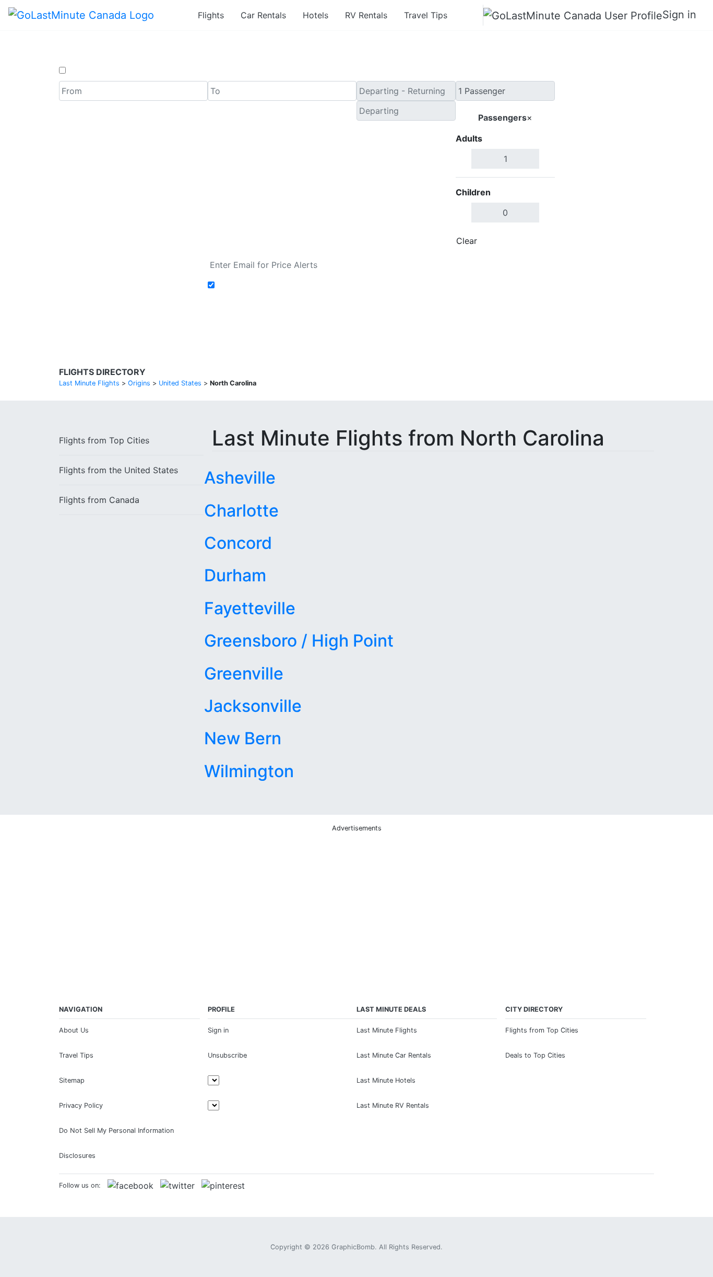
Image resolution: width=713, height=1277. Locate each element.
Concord (238, 543)
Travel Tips (425, 15)
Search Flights (605, 166)
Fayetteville (249, 608)
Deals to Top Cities (535, 1055)
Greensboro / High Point (299, 640)
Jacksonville (253, 706)
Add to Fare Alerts (254, 285)
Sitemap (72, 1080)
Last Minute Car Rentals (393, 1055)
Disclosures (77, 1155)
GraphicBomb (353, 1247)
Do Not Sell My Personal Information (116, 1130)
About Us (74, 1030)
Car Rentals (263, 15)
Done (537, 241)
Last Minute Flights (386, 1030)
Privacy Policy (81, 1105)
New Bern (242, 738)
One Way (85, 70)
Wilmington (249, 771)
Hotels (315, 15)
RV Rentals (366, 15)
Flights (211, 15)
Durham (235, 575)
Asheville (240, 477)
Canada (99, 500)
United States (118, 470)
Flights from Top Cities (541, 1030)
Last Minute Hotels (385, 1080)
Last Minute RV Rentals (392, 1105)
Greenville (243, 673)
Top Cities (104, 440)
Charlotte (241, 510)
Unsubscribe (227, 1055)
